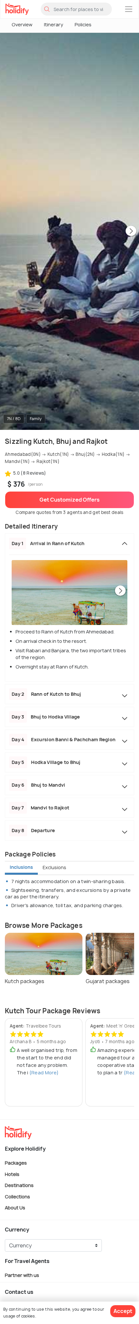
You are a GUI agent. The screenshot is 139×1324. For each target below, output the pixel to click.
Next (130, 231)
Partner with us (22, 1275)
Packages (16, 1163)
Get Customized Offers (69, 499)
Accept (122, 1311)
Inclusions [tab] (21, 867)
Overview (22, 24)
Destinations (19, 1185)
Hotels (12, 1174)
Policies (83, 24)
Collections (17, 1196)
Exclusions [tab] (54, 867)
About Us (15, 1208)
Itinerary (53, 24)
